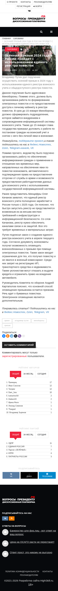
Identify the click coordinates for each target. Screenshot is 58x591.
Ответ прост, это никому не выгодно (31, 552)
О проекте (12, 2)
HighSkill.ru (46, 580)
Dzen (5, 148)
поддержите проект (31, 141)
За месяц (28, 374)
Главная (6, 39)
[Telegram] (11, 336)
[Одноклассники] (7, 336)
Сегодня (41, 374)
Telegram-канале (19, 148)
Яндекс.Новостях (40, 144)
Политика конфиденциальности (22, 572)
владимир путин (22, 321)
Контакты (26, 2)
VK (32, 148)
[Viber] (19, 336)
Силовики (18, 39)
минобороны (39, 321)
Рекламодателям (43, 2)
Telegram (39, 312)
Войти (38, 6)
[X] (15, 336)
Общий (15, 374)
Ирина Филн (11, 70)
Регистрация (23, 6)
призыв (7, 325)
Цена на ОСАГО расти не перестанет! (32, 542)
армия (7, 321)
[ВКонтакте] (3, 336)
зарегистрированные (14, 356)
